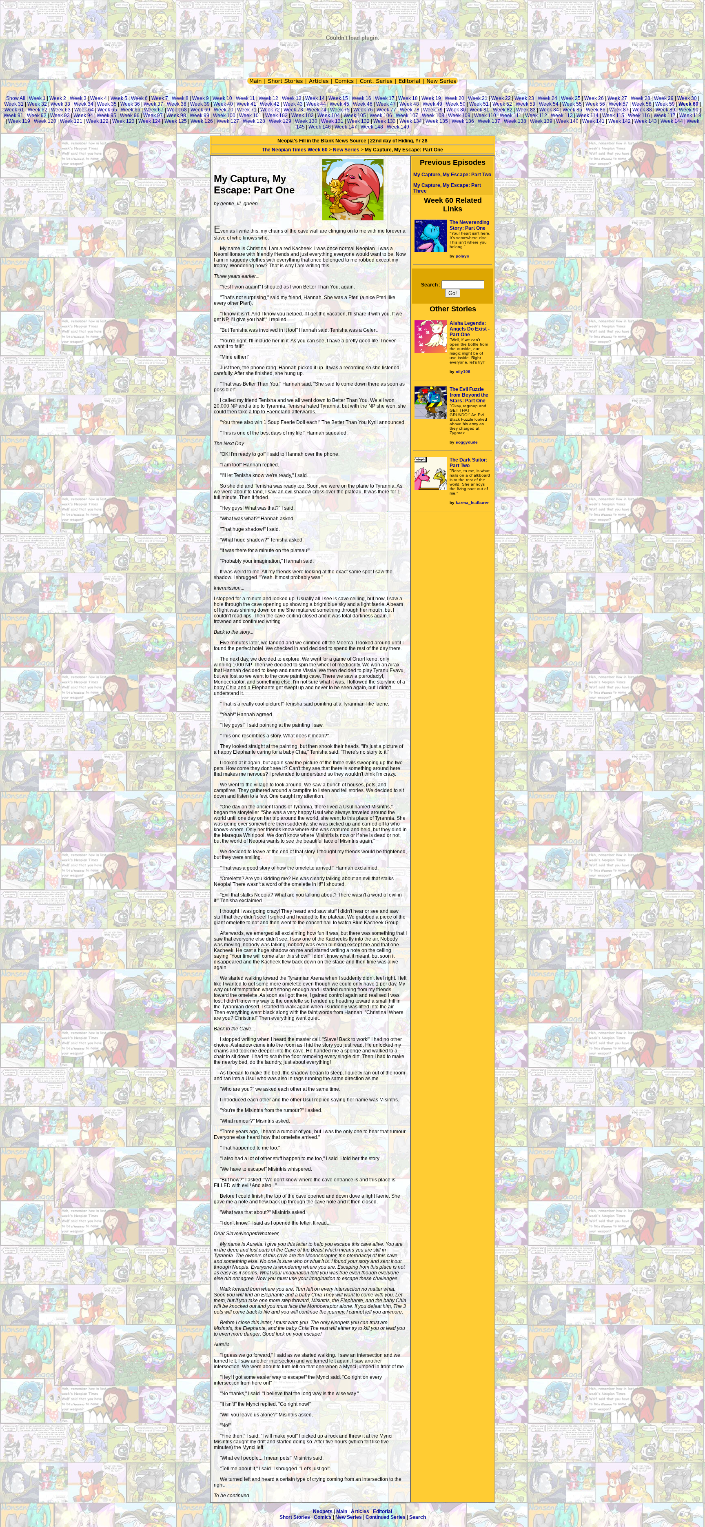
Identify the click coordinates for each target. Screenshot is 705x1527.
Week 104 (328, 115)
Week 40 (223, 104)
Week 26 (594, 98)
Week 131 (332, 121)
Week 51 (479, 104)
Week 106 (381, 115)
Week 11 (245, 98)
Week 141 (593, 121)
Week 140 (567, 121)
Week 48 (409, 104)
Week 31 (14, 104)
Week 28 (640, 98)
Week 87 (619, 110)
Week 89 (665, 110)
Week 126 (202, 121)
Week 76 (363, 110)
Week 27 (617, 98)
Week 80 (456, 110)
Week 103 (302, 115)
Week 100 (224, 115)
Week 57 (618, 104)
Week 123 (123, 121)
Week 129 (280, 121)
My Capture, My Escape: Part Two (452, 175)
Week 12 (268, 98)
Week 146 (319, 127)
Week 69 (200, 110)
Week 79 (433, 110)
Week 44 (316, 104)
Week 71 (247, 110)
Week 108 (433, 115)
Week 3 (78, 98)
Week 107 (407, 115)
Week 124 (149, 121)
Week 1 (37, 98)
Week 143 (645, 121)
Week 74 (316, 110)
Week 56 (595, 104)
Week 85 (572, 110)
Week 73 (293, 110)
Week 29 (664, 98)
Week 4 (98, 98)
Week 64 (84, 110)
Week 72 (270, 110)
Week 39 (200, 104)
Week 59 (665, 104)
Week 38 (176, 104)
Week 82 (502, 110)
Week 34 (83, 104)
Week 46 (362, 104)
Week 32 (37, 104)
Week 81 (479, 110)
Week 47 (386, 104)
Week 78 (409, 110)
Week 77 (386, 110)
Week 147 (346, 127)
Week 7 (159, 98)
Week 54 (549, 104)
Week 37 (153, 104)
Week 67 (154, 110)
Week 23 (524, 98)
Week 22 (501, 98)
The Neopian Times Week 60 (295, 150)
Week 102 (276, 115)
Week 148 (372, 127)
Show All (15, 98)
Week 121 (71, 121)
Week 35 (107, 104)
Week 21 (478, 98)
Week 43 (293, 104)
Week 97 (153, 115)
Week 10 (222, 98)
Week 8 (180, 98)
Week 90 (688, 110)
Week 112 (536, 115)
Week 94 (83, 115)
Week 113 (562, 115)
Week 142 (619, 121)
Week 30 (687, 98)
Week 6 (139, 98)
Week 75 (340, 110)
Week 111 (510, 115)
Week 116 (639, 115)
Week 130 (306, 121)
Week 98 (176, 115)
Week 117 (665, 115)
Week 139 (541, 121)
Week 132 (358, 121)
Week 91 (13, 115)
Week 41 (246, 104)
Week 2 (57, 98)
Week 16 (361, 98)
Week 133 (384, 121)
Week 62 (37, 110)
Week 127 (228, 121)
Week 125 (175, 121)
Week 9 (200, 98)
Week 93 (60, 115)
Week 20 (454, 98)
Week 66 (130, 110)
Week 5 (119, 98)
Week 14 (315, 98)
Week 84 (549, 110)
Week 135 (437, 121)
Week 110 (485, 115)
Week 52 (502, 104)
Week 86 (595, 110)
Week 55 (572, 104)
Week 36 (130, 104)
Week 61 (14, 110)
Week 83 (526, 110)
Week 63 (61, 110)
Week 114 (587, 115)
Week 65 (107, 110)
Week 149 (398, 127)
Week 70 (223, 110)
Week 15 (338, 98)
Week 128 (254, 121)
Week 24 (547, 98)
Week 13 (292, 98)
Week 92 (37, 115)
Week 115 (613, 115)
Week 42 (269, 104)
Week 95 (106, 115)
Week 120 (45, 121)
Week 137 (489, 121)
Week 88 (642, 110)
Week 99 (199, 115)
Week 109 (459, 115)
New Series (346, 150)
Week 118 (690, 115)
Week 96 (130, 115)
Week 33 (60, 104)
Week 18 (408, 98)
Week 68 (177, 110)
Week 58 (642, 104)
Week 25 (571, 98)
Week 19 (431, 98)
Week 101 (250, 115)
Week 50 (456, 104)
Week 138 (515, 121)
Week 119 (19, 121)
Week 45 (339, 104)
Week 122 (97, 121)
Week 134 (410, 121)
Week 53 (525, 104)
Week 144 (672, 121)
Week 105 (355, 115)
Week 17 (385, 98)
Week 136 (463, 121)
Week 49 (432, 104)
